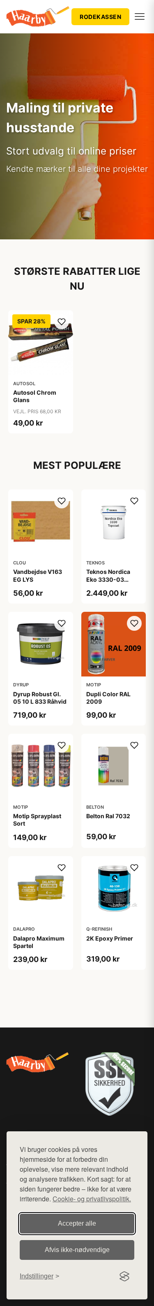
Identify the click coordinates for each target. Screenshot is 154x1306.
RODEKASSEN (100, 16)
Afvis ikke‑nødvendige (77, 1249)
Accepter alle (77, 1223)
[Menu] (139, 16)
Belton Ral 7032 (108, 815)
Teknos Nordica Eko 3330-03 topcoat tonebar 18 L (112, 583)
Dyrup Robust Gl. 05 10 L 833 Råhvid (40, 697)
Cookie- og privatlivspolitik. (92, 1198)
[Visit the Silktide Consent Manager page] (124, 1276)
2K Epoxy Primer (109, 938)
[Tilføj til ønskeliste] (61, 321)
